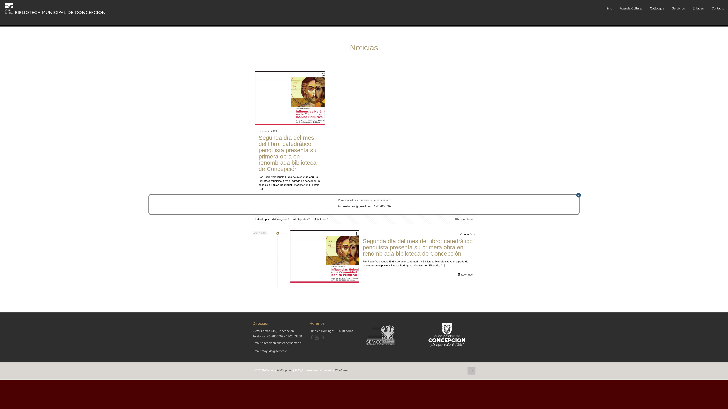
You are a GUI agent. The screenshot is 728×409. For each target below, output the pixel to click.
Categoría (281, 219)
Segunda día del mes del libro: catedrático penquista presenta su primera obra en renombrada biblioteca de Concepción (287, 153)
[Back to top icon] (471, 371)
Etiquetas (302, 219)
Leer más (467, 274)
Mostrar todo (465, 219)
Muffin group (284, 370)
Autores (321, 219)
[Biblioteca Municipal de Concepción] (55, 8)
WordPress (341, 370)
